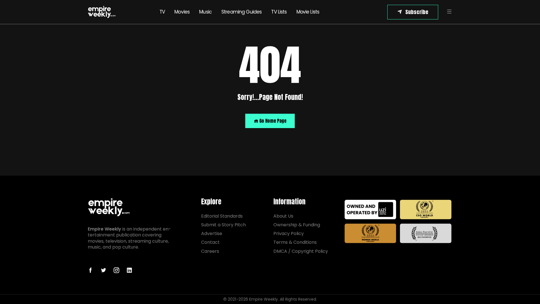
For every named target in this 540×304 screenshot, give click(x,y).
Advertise (211, 233)
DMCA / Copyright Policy (300, 251)
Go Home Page (272, 120)
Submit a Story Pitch (223, 224)
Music (205, 11)
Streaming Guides (241, 11)
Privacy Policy (288, 233)
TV (162, 11)
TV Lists (279, 11)
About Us (283, 216)
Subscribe (416, 12)
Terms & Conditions (295, 242)
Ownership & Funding (296, 224)
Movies (182, 11)
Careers (210, 251)
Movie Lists (308, 11)
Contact (210, 242)
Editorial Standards (222, 216)
